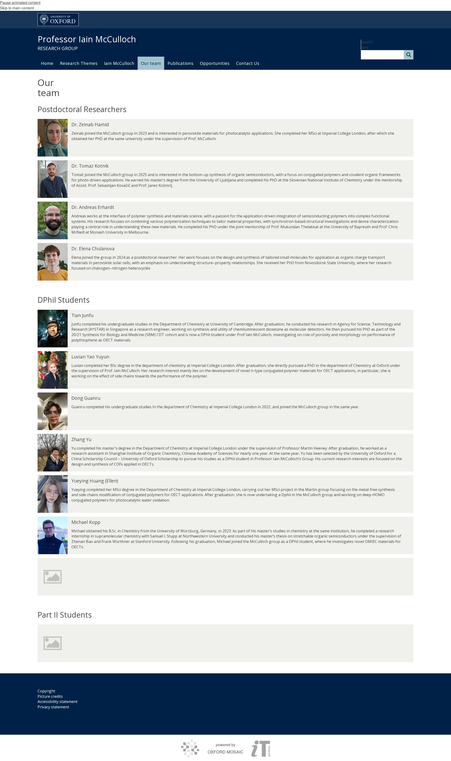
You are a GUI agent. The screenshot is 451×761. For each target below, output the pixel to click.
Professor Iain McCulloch (87, 39)
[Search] (408, 54)
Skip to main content (17, 8)
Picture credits (50, 696)
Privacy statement (53, 707)
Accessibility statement (58, 701)
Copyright (46, 691)
